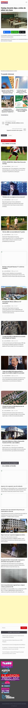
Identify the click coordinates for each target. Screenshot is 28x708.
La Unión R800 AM (7, 166)
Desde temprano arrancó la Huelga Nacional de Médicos (13, 644)
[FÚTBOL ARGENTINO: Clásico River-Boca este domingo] (14, 153)
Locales (10, 135)
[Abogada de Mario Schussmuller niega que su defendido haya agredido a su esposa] (14, 551)
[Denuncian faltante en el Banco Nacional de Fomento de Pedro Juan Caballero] (14, 433)
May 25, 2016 (15, 445)
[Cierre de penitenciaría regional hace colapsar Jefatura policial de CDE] (14, 576)
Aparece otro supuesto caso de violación (11, 486)
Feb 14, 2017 (15, 199)
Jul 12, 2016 (15, 410)
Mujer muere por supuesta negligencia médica (13, 535)
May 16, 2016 (15, 375)
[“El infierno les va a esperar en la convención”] (14, 188)
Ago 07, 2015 (15, 271)
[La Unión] (4, 2)
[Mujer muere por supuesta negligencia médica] (14, 526)
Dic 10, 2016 (15, 166)
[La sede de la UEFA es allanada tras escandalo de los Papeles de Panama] (14, 328)
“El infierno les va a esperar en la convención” (13, 197)
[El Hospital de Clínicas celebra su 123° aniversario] (14, 293)
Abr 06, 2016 (15, 340)
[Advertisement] (14, 56)
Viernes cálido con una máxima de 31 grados (13, 232)
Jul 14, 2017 (15, 234)
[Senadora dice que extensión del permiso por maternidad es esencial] (14, 500)
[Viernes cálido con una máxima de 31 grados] (14, 223)
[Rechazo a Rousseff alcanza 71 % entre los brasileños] (14, 258)
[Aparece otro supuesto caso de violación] (14, 477)
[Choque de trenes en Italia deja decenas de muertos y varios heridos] (14, 398)
